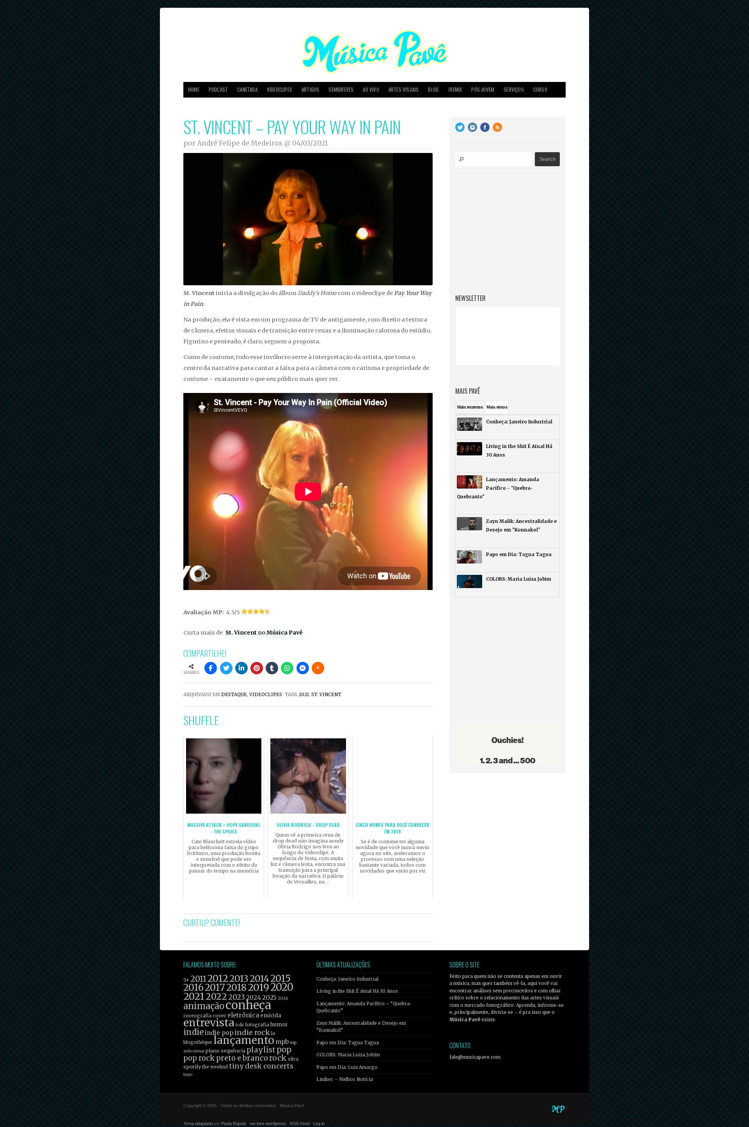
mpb (282, 1041)
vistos (496, 407)
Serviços (514, 89)
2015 (280, 978)
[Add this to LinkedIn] (241, 668)
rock (278, 1058)
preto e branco (242, 1058)
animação (203, 1006)
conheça (248, 1005)
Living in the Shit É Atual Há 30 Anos (357, 991)
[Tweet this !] (226, 668)
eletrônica (243, 1015)
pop (284, 1049)
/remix (455, 89)
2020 (281, 987)
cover (219, 1016)
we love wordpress (268, 1123)
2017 (215, 987)
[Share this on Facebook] (210, 668)
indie (193, 1032)
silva (293, 1059)
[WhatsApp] (287, 668)
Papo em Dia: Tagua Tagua (347, 1042)
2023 (236, 997)
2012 (218, 978)
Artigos (310, 89)
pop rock (199, 1058)
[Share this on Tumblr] (272, 668)
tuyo (188, 1074)
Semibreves (340, 89)
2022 (216, 996)
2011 (198, 979)
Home (193, 89)
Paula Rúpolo (233, 1123)
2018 (236, 988)
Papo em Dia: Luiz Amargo (347, 1067)
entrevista (208, 1022)
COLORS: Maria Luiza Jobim (348, 1055)
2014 (259, 978)
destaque (234, 694)
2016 (193, 987)
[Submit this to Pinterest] (256, 668)
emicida (270, 1015)
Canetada (247, 89)
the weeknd (215, 1067)
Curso (540, 89)
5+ (186, 980)
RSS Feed (299, 1123)
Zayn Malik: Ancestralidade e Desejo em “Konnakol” (361, 1026)
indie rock (252, 1032)
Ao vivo (371, 89)
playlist (261, 1049)
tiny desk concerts (261, 1065)
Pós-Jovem (482, 89)
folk (239, 1024)
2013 (238, 978)
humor (279, 1024)
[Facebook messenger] (302, 668)
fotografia (257, 1024)
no (264, 632)
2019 (258, 987)
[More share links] (318, 668)
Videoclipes (279, 89)
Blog (433, 89)
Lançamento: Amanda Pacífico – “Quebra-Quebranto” (364, 1007)
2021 (303, 694)
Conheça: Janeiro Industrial (347, 979)
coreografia (197, 1016)
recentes (470, 407)
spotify (192, 1066)
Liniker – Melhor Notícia (344, 1079)
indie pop (219, 1032)
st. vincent (326, 694)
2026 (283, 998)
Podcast (218, 89)
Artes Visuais (404, 89)
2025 (269, 997)
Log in (319, 1123)
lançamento (243, 1040)
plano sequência (225, 1050)
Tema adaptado (198, 1123)
